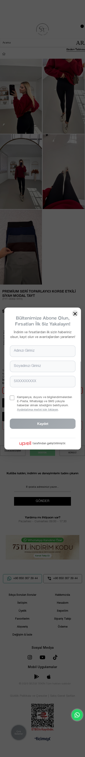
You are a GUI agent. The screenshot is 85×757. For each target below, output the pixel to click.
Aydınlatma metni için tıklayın (37, 410)
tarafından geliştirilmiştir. (49, 443)
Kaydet (42, 424)
